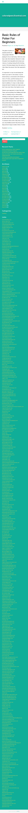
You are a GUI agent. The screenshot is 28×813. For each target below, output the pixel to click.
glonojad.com (5, 503)
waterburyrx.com (6, 596)
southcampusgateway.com (8, 290)
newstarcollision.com (7, 385)
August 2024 (5, 184)
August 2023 (5, 202)
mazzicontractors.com (7, 727)
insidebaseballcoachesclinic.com (10, 760)
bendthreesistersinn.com (8, 568)
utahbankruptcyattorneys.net (9, 344)
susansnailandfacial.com (8, 654)
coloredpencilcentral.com (8, 336)
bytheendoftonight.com (8, 439)
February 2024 (5, 193)
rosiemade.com (6, 369)
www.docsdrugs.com (7, 682)
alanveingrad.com (6, 550)
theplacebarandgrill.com (8, 595)
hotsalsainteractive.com (8, 231)
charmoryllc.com (6, 458)
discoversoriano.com (7, 452)
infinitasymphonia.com (7, 494)
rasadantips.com (6, 240)
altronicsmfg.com (6, 243)
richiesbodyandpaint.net (8, 224)
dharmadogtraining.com (8, 793)
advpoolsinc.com (6, 598)
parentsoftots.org (6, 634)
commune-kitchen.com (7, 487)
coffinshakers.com (6, 517)
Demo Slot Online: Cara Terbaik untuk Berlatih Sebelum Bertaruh (12, 154)
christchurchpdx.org (7, 484)
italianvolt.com (6, 355)
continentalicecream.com (8, 480)
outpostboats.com (6, 438)
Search (4, 141)
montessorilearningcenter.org (9, 752)
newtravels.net (5, 249)
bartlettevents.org (6, 301)
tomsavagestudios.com (8, 405)
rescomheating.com (7, 797)
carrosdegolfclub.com (7, 319)
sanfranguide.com (6, 456)
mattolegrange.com (7, 542)
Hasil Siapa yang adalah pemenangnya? (10, 157)
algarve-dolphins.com (7, 548)
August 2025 (5, 167)
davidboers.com (6, 640)
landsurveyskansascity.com (8, 676)
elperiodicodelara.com (7, 223)
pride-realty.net (6, 766)
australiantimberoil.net (7, 313)
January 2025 (5, 176)
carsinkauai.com (6, 761)
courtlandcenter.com (7, 589)
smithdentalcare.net (7, 802)
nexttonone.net (6, 649)
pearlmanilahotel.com (7, 276)
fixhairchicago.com (6, 606)
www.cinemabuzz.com (7, 710)
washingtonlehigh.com (7, 702)
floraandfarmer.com (7, 322)
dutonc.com (5, 539)
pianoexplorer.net (6, 722)
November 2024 (5, 179)
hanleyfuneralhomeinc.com (8, 374)
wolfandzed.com (6, 707)
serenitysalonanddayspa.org (9, 232)
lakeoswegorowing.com (8, 783)
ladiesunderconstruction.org (9, 310)
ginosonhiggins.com (7, 551)
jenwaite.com (5, 774)
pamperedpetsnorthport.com (9, 368)
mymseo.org (5, 789)
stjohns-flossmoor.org (7, 570)
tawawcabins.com (6, 350)
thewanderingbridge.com (8, 522)
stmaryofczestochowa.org (8, 519)
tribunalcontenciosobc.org (8, 469)
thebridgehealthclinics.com (9, 629)
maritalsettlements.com (8, 554)
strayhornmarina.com (7, 475)
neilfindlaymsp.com (7, 590)
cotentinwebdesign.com (8, 307)
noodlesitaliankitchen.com (8, 263)
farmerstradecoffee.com (8, 637)
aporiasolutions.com (7, 624)
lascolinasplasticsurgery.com (9, 690)
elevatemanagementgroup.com (10, 775)
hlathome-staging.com (7, 392)
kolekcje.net (5, 413)
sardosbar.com (5, 354)
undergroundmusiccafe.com (9, 803)
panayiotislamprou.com (8, 288)
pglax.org (4, 561)
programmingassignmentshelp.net (10, 246)
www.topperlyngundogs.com (9, 660)
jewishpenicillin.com (7, 403)
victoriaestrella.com (7, 585)
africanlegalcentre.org (7, 495)
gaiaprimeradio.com (7, 536)
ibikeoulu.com (5, 515)
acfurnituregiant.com (7, 235)
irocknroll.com (5, 346)
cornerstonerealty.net (7, 716)
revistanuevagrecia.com (8, 505)
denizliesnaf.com (6, 607)
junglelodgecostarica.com (8, 543)
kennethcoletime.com (7, 525)
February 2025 (5, 174)
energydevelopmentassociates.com (11, 321)
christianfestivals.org (7, 545)
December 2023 (5, 196)
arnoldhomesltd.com (7, 335)
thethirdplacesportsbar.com (9, 729)
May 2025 (4, 170)
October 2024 (5, 181)
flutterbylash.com (6, 769)
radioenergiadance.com (8, 285)
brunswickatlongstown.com (9, 528)
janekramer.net (5, 531)
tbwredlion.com (6, 747)
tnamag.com (5, 620)
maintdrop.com (6, 277)
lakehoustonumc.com (7, 646)
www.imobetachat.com (8, 642)
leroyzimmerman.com (7, 777)
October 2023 (5, 199)
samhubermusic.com (7, 805)
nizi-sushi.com (5, 533)
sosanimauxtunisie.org (7, 280)
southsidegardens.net (7, 724)
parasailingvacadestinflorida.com (10, 764)
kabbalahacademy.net (7, 382)
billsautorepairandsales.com (9, 749)
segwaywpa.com (6, 626)
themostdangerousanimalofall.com (10, 463)
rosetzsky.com (5, 501)
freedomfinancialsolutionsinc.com (10, 666)
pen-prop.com (5, 656)
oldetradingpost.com (7, 308)
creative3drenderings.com (8, 635)
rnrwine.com (5, 782)
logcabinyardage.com (7, 638)
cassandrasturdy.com (7, 445)
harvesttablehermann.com (8, 318)
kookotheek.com (6, 287)
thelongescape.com (7, 540)
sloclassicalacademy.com (8, 470)
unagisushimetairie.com (8, 266)
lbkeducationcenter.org (8, 416)
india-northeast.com (7, 330)
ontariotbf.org (5, 259)
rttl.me (3, 796)
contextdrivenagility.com (8, 514)
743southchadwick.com (8, 329)
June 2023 (4, 205)
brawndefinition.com (7, 478)
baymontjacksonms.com (8, 557)
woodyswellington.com (8, 732)
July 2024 (4, 185)
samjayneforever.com (7, 755)
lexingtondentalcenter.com (9, 396)
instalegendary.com (7, 260)
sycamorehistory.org (7, 715)
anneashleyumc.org (6, 674)
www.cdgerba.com (6, 740)
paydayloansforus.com (7, 251)
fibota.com (5, 738)
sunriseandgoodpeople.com (9, 565)
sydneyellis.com (6, 397)
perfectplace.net (6, 419)
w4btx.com (5, 378)
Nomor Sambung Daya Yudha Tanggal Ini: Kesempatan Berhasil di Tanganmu (11, 150)
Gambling (9, 128)
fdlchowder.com (6, 685)
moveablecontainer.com (8, 302)
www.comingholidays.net (8, 455)
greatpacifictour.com (7, 584)
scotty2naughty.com (7, 508)
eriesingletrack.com (7, 366)
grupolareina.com (6, 304)
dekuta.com (5, 708)
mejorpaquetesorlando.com (9, 375)
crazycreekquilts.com (7, 481)
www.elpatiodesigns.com (8, 735)
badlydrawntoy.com (7, 645)
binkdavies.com (6, 483)
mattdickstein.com (6, 643)
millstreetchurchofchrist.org (9, 763)
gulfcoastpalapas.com (7, 628)
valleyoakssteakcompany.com (9, 603)
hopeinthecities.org (7, 441)
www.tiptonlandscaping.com (9, 698)
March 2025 (4, 173)
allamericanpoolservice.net (8, 402)
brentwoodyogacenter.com (9, 696)
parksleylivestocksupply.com (9, 428)
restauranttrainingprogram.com (9, 400)
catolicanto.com (6, 414)
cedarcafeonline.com (7, 234)
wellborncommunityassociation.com (11, 293)
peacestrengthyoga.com (8, 665)
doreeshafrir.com (6, 509)
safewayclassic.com (7, 254)
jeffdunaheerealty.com (7, 663)
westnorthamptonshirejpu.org (9, 296)
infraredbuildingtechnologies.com (10, 316)
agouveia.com (5, 786)
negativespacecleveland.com (9, 562)
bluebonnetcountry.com (8, 273)
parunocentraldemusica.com (9, 741)
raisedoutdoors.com (7, 341)
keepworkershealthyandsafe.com (10, 262)
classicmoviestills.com (7, 448)
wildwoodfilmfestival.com (8, 294)
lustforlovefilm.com (7, 491)
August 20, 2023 (12, 46)
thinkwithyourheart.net (8, 343)
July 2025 (4, 168)
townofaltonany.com (7, 559)
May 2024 (4, 188)
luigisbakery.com (6, 704)
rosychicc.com (5, 436)
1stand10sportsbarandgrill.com (9, 377)
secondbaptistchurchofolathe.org (10, 788)
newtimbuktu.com (6, 241)
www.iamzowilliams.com (8, 719)
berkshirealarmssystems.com (9, 357)
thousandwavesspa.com (8, 587)
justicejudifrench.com (7, 520)
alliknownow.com (6, 466)
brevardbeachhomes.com (8, 326)
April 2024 (4, 190)
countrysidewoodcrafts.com (9, 255)
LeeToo (18, 811)
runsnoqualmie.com (7, 680)
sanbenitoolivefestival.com (9, 447)
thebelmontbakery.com (8, 252)
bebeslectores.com (7, 312)
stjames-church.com (7, 506)
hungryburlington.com (7, 526)
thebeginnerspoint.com (8, 453)
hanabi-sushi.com (6, 705)
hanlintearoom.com (7, 771)
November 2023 (5, 198)
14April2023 (21, 46)
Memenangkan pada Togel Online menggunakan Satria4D (13, 159)
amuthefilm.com (6, 489)
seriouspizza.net (6, 613)
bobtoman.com (6, 279)
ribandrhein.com (6, 411)
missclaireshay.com (6, 220)
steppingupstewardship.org (9, 699)
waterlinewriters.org (7, 631)
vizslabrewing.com (6, 358)
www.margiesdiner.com (8, 684)
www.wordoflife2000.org (8, 347)
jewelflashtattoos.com (7, 268)
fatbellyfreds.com (6, 733)
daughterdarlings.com (7, 227)
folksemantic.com (6, 352)
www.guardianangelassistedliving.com (11, 743)
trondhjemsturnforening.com (9, 744)
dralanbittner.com (6, 360)
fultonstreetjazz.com (7, 299)
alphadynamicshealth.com (8, 768)
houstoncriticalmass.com (8, 461)
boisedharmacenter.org (8, 430)
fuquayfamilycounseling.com (9, 785)
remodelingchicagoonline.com (9, 694)
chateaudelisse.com (7, 291)
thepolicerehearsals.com (8, 464)
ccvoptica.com (5, 701)
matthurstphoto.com (7, 757)
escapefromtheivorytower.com (10, 327)
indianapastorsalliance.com (8, 601)
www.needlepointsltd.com (8, 687)
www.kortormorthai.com (8, 671)
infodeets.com (5, 229)
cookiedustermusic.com (8, 573)
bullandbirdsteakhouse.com (9, 688)
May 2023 (4, 207)
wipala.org (4, 433)
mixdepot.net (5, 712)
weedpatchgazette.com (8, 363)
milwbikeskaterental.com (8, 556)
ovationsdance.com (7, 410)
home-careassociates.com (8, 425)
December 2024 (5, 177)
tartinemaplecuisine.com (8, 529)
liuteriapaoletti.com (7, 564)
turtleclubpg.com (6, 582)
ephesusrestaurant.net (7, 730)
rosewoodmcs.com (6, 713)
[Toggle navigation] (3, 2)
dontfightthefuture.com (8, 333)
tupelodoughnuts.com (7, 371)
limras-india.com (6, 221)
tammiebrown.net (6, 537)
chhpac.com (5, 791)
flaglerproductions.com (8, 477)
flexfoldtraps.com (6, 668)
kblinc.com (4, 364)
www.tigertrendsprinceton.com (10, 657)
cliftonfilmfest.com (7, 338)
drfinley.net (5, 778)
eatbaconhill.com (6, 245)
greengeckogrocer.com (8, 391)
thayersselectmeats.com (8, 623)
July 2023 (4, 204)
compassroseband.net (7, 615)
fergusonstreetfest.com (8, 754)
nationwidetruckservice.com (9, 581)
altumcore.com (6, 617)
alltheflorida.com (6, 758)
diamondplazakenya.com (8, 746)
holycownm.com (6, 579)
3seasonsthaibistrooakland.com (10, 420)
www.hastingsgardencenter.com (10, 721)
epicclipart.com (6, 274)
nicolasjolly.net (6, 492)
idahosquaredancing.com (8, 349)
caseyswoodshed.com (7, 604)
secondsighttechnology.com (9, 388)
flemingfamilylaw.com (7, 780)
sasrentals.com (5, 386)
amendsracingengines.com (8, 670)
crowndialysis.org (6, 399)
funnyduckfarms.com (7, 772)
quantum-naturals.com (7, 750)
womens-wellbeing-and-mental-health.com (13, 406)
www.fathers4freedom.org (8, 659)
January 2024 (5, 195)
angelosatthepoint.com (8, 599)
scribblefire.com (6, 422)
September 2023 (6, 201)
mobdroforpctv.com (7, 444)
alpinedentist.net (6, 283)
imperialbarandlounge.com (8, 340)
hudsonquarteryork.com (8, 736)
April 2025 (4, 171)
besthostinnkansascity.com (8, 800)
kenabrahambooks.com (8, 486)
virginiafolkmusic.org (7, 408)
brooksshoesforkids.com (8, 621)
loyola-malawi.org (6, 434)
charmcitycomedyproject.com (9, 511)
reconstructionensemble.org (9, 575)
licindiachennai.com (7, 226)
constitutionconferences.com (9, 609)
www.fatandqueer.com (7, 673)
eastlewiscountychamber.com (9, 467)
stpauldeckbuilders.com (8, 677)
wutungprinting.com (7, 553)
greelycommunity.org (7, 498)
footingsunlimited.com (7, 679)
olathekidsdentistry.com (8, 372)
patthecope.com (6, 610)
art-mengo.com (6, 534)
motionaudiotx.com (7, 794)
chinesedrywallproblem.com (9, 567)
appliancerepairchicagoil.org (9, 257)
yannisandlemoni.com (7, 361)
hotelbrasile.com (6, 298)
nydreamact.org (6, 265)
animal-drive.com (6, 618)
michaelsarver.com (6, 389)
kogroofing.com (6, 282)
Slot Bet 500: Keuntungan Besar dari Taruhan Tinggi (13, 152)
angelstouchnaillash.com (8, 380)
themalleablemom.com (7, 523)
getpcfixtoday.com (7, 269)
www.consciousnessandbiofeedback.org (12, 718)
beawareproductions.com (8, 512)
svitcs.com (4, 612)
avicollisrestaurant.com (8, 592)
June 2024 (4, 187)
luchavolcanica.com (7, 578)
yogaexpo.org (5, 424)
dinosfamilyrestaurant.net (8, 315)
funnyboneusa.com (6, 571)
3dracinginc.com (6, 459)
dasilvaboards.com (6, 472)
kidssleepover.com (6, 248)
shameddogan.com (6, 632)
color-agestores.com (7, 431)
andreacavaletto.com (7, 427)
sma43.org (4, 693)
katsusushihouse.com (7, 497)
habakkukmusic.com (7, 648)
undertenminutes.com (7, 237)
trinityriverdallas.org (7, 417)
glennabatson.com (6, 473)
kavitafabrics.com (6, 576)
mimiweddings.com (6, 799)
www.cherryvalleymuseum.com (9, 305)
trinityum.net (5, 726)
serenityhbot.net (6, 651)
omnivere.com (5, 238)
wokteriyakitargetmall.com (9, 394)
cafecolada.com (6, 450)
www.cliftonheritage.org (8, 691)
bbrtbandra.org (6, 271)
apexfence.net (5, 807)
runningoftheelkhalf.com (8, 662)
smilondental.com (6, 383)
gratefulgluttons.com (7, 442)
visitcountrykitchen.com (8, 547)
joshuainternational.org (8, 652)
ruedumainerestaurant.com (8, 500)
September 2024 (6, 182)
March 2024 (4, 191)
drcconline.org (5, 593)
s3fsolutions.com (6, 324)
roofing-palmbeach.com (8, 332)
